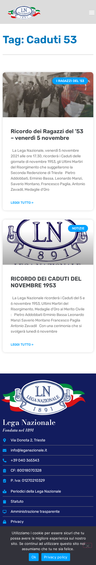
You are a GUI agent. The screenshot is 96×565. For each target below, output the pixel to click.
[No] (87, 545)
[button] (91, 12)
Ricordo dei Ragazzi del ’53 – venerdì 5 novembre (47, 134)
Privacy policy (55, 557)
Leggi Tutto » (22, 203)
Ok (33, 557)
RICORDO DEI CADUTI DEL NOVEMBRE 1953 (46, 282)
